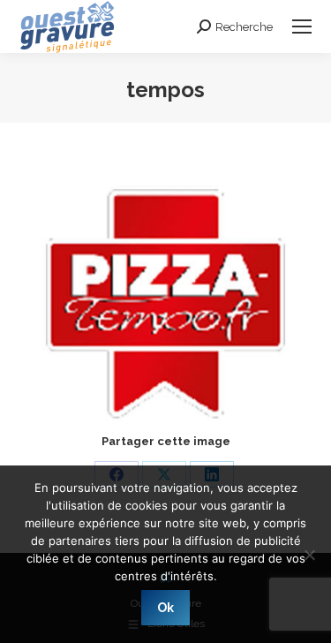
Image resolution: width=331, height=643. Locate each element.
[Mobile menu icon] (301, 26)
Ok (165, 608)
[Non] (309, 555)
